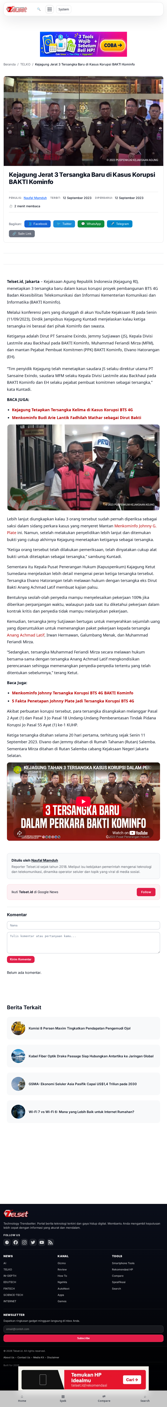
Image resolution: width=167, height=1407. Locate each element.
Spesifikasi (118, 1282)
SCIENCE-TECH (13, 1295)
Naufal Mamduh (35, 198)
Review (62, 1269)
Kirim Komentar (20, 959)
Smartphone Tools (123, 1263)
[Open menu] (49, 9)
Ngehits (62, 1282)
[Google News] (6, 1242)
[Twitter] (33, 1242)
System (63, 9)
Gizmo (62, 1263)
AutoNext (63, 1288)
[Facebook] (15, 1242)
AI (4, 1263)
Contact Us (23, 1357)
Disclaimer (53, 1357)
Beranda (9, 64)
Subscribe (83, 1338)
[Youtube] (41, 1242)
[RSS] (50, 1242)
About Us (8, 1357)
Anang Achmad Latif (25, 635)
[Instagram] (24, 1242)
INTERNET (9, 1301)
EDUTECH (9, 1282)
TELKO (25, 64)
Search (116, 1288)
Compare (118, 1275)
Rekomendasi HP (122, 1269)
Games (62, 1301)
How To (62, 1275)
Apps (61, 1295)
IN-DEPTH (9, 1275)
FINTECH (9, 1288)
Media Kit (38, 1357)
